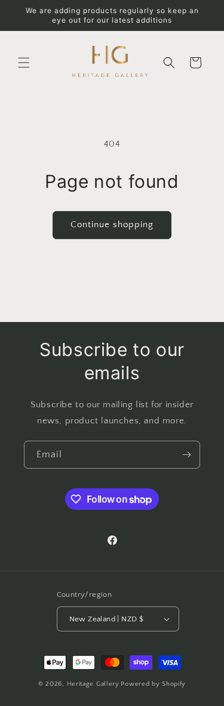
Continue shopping (112, 224)
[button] (24, 62)
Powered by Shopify (153, 684)
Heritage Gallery (93, 684)
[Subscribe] (186, 455)
